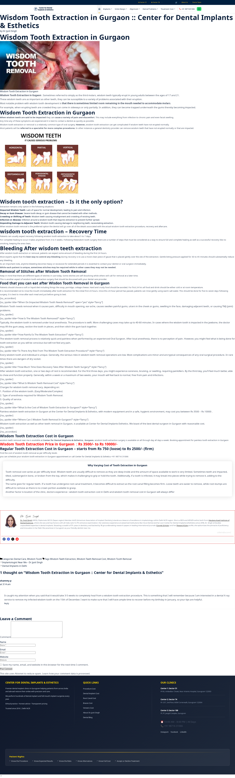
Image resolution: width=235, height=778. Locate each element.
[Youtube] (17, 539)
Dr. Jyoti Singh (26, 520)
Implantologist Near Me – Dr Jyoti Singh (22, 562)
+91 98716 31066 (119, 456)
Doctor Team (196, 2)
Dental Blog (87, 717)
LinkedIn (183, 732)
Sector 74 (156, 2)
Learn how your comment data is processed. (66, 673)
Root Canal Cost (89, 698)
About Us (185, 2)
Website (4, 656)
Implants (107, 9)
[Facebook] (4, 539)
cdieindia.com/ (224, 532)
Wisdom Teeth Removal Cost (91, 558)
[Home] (99, 9)
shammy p (5, 580)
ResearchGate (182, 525)
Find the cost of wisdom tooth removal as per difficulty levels (28, 453)
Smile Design (121, 9)
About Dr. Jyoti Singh (91, 712)
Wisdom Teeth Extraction (63, 558)
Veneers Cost (88, 708)
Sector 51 (143, 2)
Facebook (174, 732)
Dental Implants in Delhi (14, 565)
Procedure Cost (89, 688)
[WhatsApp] (199, 9)
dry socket (35, 358)
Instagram (164, 732)
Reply (6, 603)
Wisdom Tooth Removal (119, 558)
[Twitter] (12, 539)
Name (3, 642)
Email (3, 649)
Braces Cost (87, 703)
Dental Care (20, 558)
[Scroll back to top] (1, 776)
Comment (5, 636)
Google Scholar (163, 525)
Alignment (135, 9)
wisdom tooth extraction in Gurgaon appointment (45, 456)
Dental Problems (150, 9)
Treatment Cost (168, 9)
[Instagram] (8, 539)
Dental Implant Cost (91, 693)
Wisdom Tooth (34, 558)
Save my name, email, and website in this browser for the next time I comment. (46, 664)
